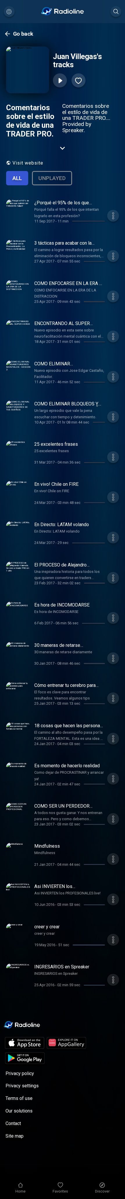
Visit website (27, 163)
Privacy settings (22, 1086)
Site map (15, 1136)
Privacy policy (20, 1073)
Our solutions (19, 1111)
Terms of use (19, 1098)
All (17, 178)
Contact (13, 1123)
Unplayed (52, 178)
